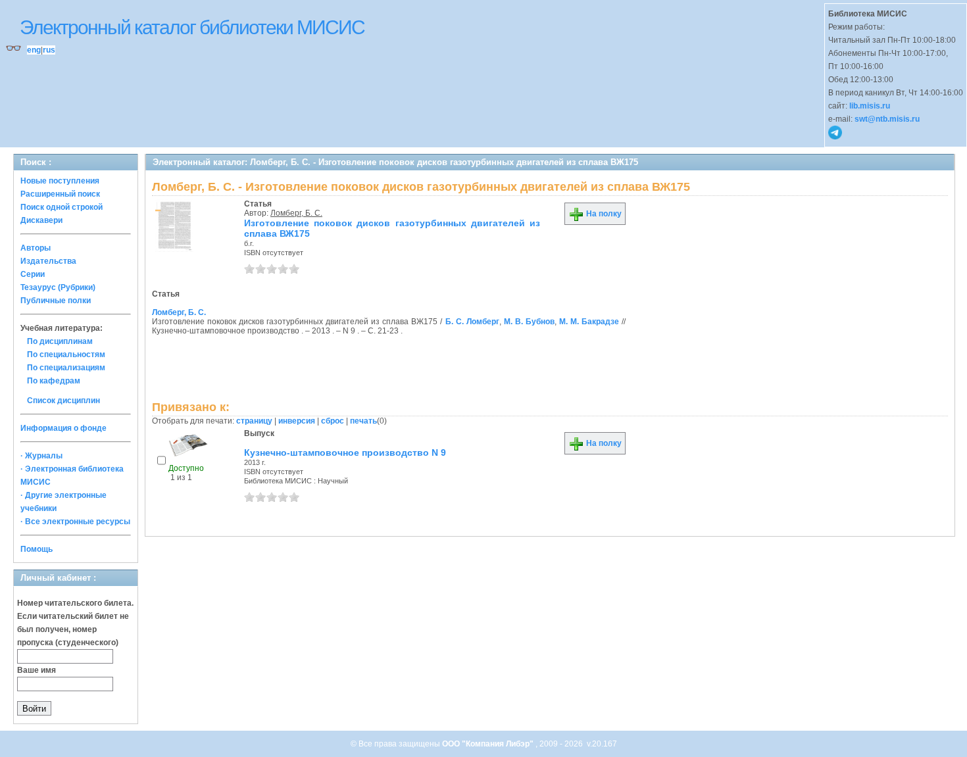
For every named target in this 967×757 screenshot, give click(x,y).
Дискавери (41, 220)
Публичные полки (55, 300)
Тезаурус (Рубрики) (57, 287)
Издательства (48, 261)
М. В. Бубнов (529, 321)
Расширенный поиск (60, 194)
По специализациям (66, 367)
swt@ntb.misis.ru (887, 119)
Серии (32, 274)
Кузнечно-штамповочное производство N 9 (345, 452)
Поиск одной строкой (61, 207)
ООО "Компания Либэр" (488, 743)
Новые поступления (59, 180)
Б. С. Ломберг (472, 321)
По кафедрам (53, 380)
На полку (603, 213)
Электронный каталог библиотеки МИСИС (192, 27)
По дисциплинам (60, 341)
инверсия (296, 421)
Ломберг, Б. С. (296, 213)
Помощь (36, 549)
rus (49, 50)
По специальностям (66, 354)
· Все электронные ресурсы (75, 521)
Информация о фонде (63, 428)
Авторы (35, 248)
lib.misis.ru (869, 105)
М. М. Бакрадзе (589, 321)
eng (34, 50)
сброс (332, 421)
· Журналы (41, 455)
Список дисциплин (63, 400)
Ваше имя (36, 670)
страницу (254, 421)
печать (363, 421)
